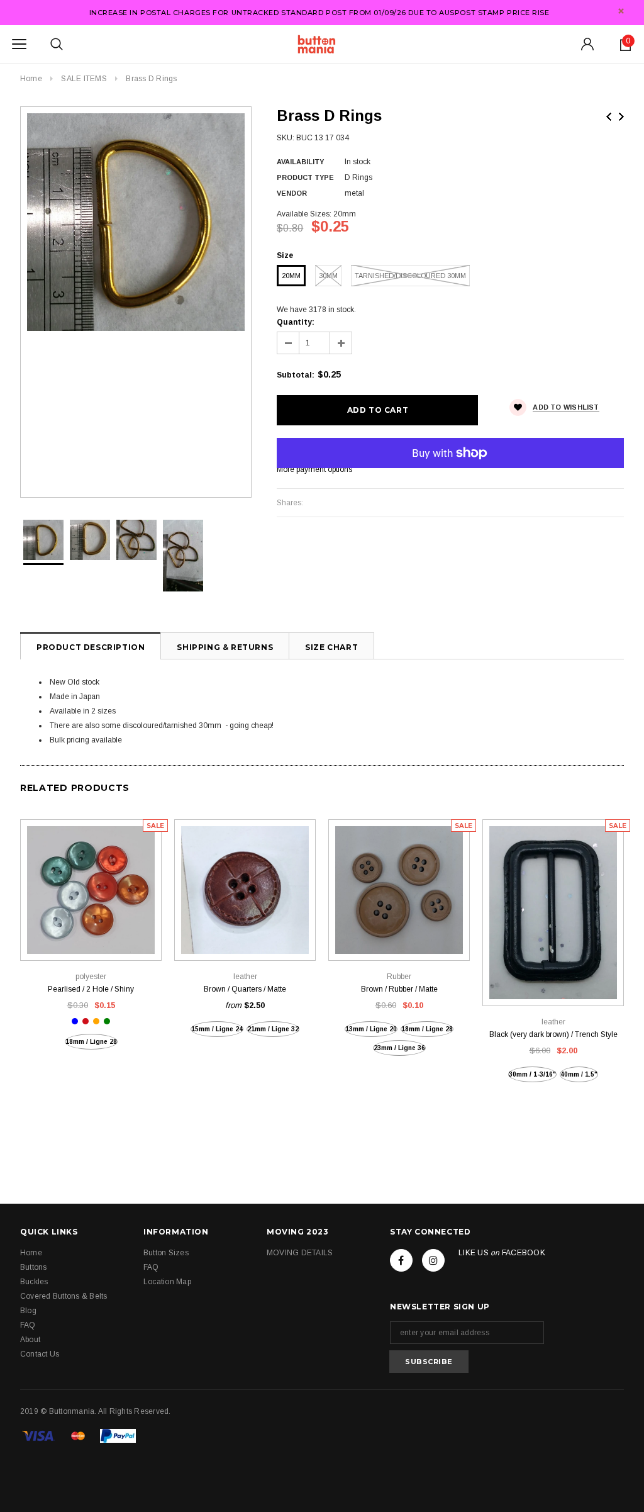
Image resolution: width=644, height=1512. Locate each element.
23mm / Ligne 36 (399, 1047)
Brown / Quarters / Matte (245, 989)
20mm (291, 275)
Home (31, 78)
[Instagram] (433, 1260)
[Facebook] (401, 1260)
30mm (328, 275)
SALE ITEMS (83, 78)
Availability (300, 161)
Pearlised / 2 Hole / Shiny (91, 989)
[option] (136, 222)
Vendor (292, 193)
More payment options (314, 469)
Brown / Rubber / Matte (399, 989)
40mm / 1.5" (578, 1074)
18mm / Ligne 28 (91, 1041)
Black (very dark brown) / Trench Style (553, 1034)
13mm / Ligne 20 (371, 1029)
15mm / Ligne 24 (217, 1029)
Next (621, 117)
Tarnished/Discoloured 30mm (410, 275)
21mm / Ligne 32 (273, 1029)
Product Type (305, 177)
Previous (608, 117)
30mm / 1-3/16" (532, 1074)
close (621, 11)
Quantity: (295, 322)
